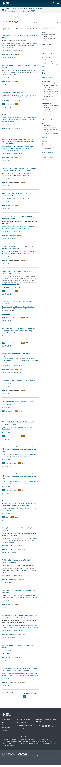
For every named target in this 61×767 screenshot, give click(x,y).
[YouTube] (43, 726)
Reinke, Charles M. (18, 280)
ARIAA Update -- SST (9, 115)
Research (7, 8)
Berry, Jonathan (16, 70)
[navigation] (20, 28)
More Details (18, 51)
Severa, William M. (25, 97)
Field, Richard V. (17, 307)
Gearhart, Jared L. (17, 173)
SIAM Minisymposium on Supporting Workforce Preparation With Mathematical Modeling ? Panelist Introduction (19, 330)
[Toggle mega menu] (58, 3)
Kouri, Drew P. (33, 278)
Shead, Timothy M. (12, 150)
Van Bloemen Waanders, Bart (10, 284)
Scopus (14, 57)
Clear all (52, 28)
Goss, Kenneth (24, 147)
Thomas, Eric (6, 429)
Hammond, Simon (27, 625)
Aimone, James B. (14, 97)
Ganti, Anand (16, 147)
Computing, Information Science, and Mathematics (28, 8)
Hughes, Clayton (7, 118)
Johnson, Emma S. (28, 173)
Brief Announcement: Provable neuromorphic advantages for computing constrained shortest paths (19, 449)
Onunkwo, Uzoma (14, 148)
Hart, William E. (22, 119)
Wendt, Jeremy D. (7, 307)
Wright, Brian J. (17, 427)
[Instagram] (40, 726)
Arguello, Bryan (6, 173)
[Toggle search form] (53, 3)
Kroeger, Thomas (15, 72)
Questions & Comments (43, 720)
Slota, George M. (7, 625)
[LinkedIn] (49, 726)
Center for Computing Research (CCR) (20, 11)
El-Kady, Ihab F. (14, 278)
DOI (3, 57)
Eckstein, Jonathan (27, 175)
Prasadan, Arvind (7, 309)
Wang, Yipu (15, 95)
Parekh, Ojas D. (6, 95)
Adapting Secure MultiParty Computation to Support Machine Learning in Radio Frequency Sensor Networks (18, 141)
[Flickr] (46, 726)
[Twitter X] (53, 726)
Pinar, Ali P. (5, 97)
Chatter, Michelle (18, 276)
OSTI (8, 57)
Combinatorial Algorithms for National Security (19, 401)
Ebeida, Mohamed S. (8, 359)
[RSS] (56, 726)
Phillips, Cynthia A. (12, 47)
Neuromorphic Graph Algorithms (13, 92)
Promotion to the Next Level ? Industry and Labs (19, 380)
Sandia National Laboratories (9, 739)
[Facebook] (37, 726)
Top (56, 765)
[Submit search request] (57, 22)
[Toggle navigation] (3, 10)
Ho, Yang (21, 95)
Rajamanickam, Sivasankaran (10, 121)
